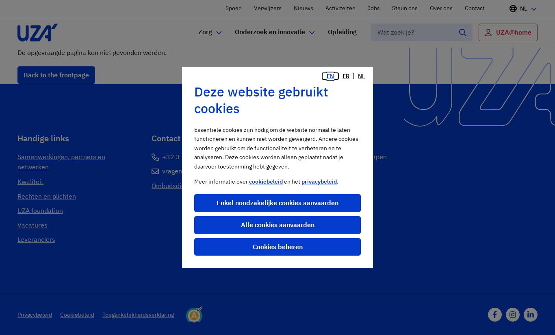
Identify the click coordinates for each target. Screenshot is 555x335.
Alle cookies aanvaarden (277, 225)
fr (346, 76)
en (330, 76)
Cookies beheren (278, 247)
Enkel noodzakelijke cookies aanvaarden (277, 203)
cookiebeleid (266, 181)
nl (361, 76)
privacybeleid (319, 181)
